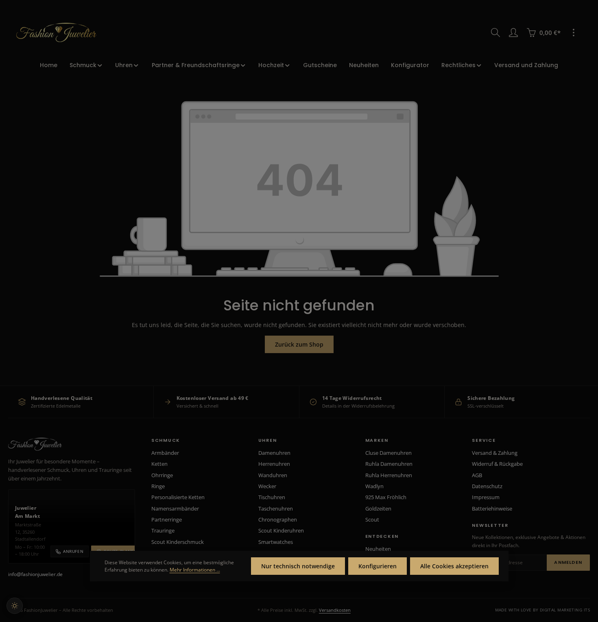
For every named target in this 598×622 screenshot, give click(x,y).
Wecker (267, 486)
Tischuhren (271, 497)
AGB (477, 475)
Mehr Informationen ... (195, 569)
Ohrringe (162, 475)
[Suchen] (495, 32)
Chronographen (277, 519)
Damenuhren (274, 452)
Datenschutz (487, 486)
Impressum (486, 497)
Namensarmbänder (175, 508)
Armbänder (165, 452)
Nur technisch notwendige (298, 566)
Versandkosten (335, 610)
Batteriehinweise (492, 508)
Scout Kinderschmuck (177, 542)
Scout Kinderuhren (281, 530)
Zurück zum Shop (299, 344)
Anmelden (568, 562)
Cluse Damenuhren (388, 452)
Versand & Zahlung (494, 452)
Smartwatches (275, 542)
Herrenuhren (274, 463)
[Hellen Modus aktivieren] (15, 606)
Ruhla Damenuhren (388, 463)
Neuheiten (378, 548)
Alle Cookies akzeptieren (454, 566)
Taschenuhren (275, 508)
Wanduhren (272, 475)
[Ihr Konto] (513, 32)
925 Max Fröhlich (385, 497)
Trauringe (163, 530)
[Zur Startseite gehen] (56, 32)
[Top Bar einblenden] (573, 32)
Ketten (159, 463)
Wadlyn (374, 486)
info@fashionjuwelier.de (35, 574)
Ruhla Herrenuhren (388, 475)
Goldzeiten (378, 508)
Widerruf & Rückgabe (497, 463)
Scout (372, 519)
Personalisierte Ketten (178, 497)
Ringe (158, 486)
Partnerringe (166, 519)
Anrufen (73, 551)
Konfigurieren (377, 566)
